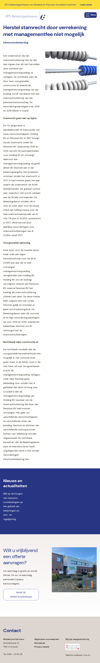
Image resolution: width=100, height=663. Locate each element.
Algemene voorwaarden (46, 639)
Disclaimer (39, 643)
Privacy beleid (41, 646)
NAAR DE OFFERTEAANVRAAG (21, 594)
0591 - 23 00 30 (15, 654)
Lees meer (86, 4)
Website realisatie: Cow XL (77, 655)
